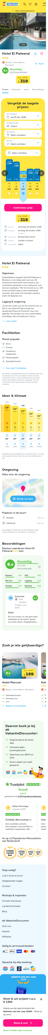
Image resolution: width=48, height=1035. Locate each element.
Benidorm (9, 65)
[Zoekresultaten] (24, 4)
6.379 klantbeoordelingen (29, 796)
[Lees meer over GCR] (25, 772)
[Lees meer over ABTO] (19, 772)
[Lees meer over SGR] (14, 772)
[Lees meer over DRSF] (19, 969)
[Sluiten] (41, 999)
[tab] (5, 89)
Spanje (8, 62)
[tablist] (23, 89)
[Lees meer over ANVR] (8, 772)
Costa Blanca (18, 62)
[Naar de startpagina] (10, 4)
